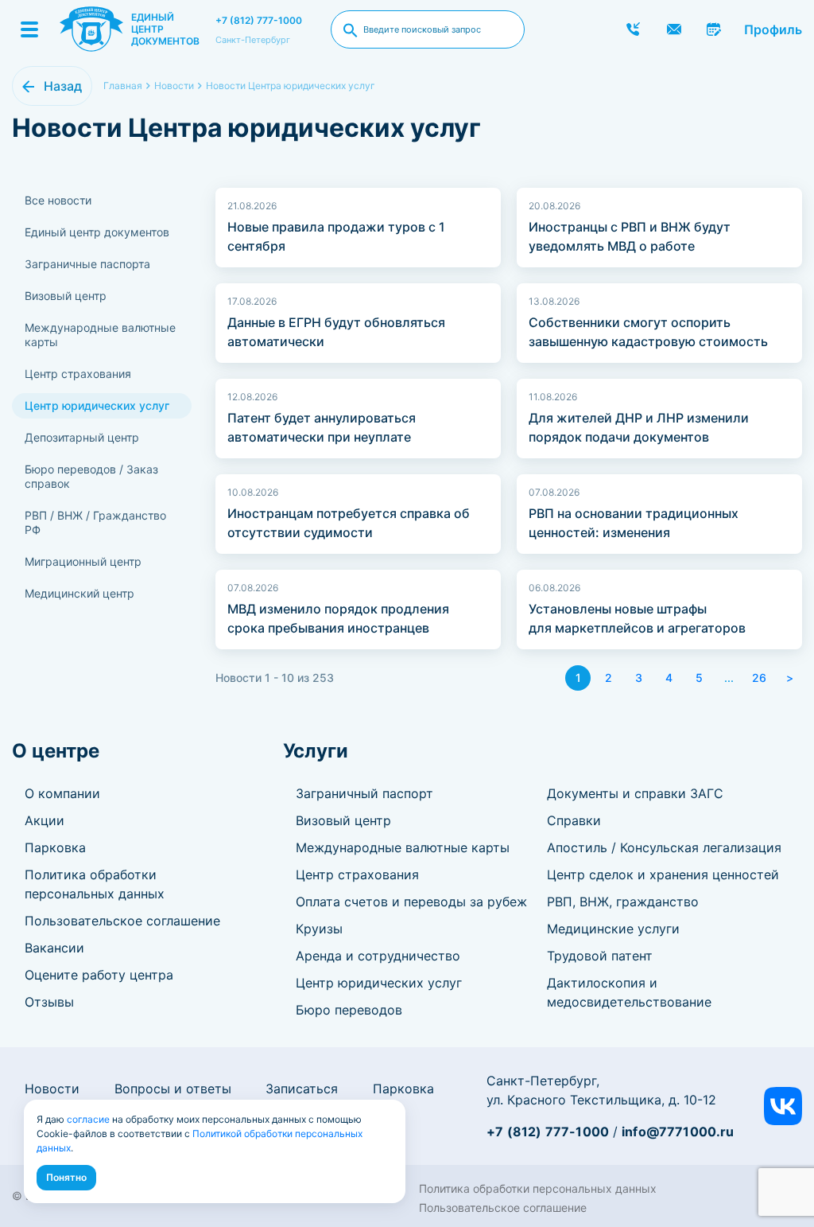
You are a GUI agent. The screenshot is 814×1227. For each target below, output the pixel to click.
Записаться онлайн (714, 29)
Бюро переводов (349, 1010)
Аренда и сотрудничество (378, 956)
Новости (52, 1089)
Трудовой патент (600, 956)
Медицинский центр (79, 593)
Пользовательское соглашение (122, 921)
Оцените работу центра (99, 975)
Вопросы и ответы (172, 1089)
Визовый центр (66, 295)
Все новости (58, 200)
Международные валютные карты (100, 335)
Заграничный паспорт (364, 793)
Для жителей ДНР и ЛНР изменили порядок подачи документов (639, 427)
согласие (88, 1119)
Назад (63, 86)
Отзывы (49, 1002)
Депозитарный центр (82, 437)
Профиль (773, 29)
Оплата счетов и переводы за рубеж (411, 902)
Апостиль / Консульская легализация (664, 847)
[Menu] (29, 29)
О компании (62, 793)
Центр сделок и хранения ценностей (663, 874)
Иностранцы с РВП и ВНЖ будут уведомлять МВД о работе (630, 236)
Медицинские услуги (613, 929)
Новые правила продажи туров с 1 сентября (336, 236)
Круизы (319, 929)
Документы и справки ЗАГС (635, 793)
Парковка (55, 847)
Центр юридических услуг (97, 405)
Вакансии (54, 948)
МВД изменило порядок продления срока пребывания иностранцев (338, 618)
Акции (44, 820)
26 (759, 677)
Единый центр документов (97, 232)
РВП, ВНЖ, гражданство (623, 902)
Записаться (302, 1089)
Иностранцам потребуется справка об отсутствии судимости (348, 522)
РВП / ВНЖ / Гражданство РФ (95, 522)
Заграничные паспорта (87, 264)
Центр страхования (78, 373)
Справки (574, 820)
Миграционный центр (83, 561)
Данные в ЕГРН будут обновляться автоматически (336, 331)
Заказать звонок (633, 29)
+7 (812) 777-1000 (258, 20)
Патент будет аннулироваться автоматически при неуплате (321, 427)
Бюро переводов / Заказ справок (91, 476)
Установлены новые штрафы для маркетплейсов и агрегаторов (637, 618)
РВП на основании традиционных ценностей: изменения (633, 522)
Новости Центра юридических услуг (290, 86)
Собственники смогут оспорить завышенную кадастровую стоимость (648, 331)
